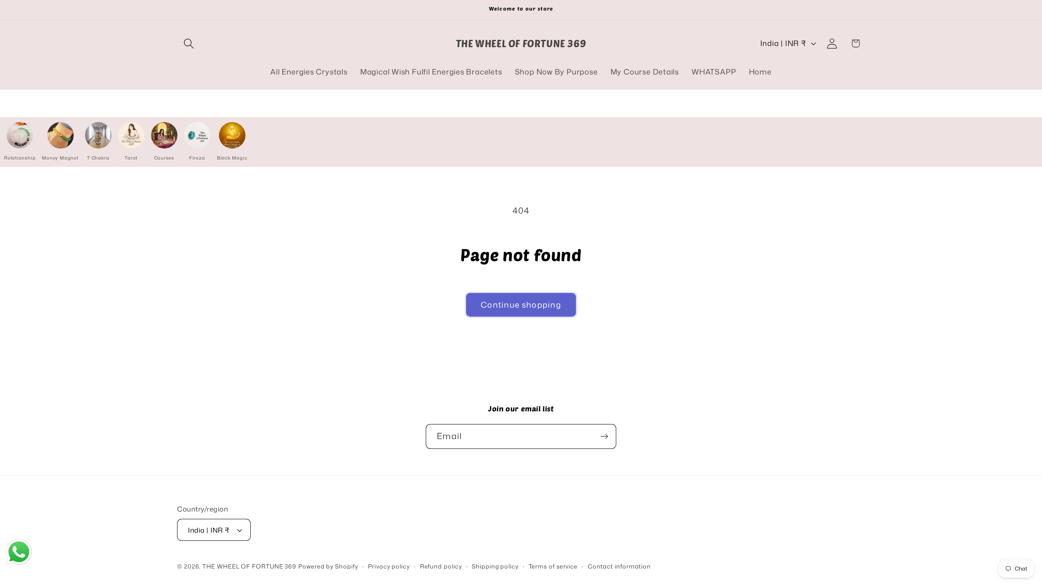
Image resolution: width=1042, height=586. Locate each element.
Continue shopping (521, 304)
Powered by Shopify (328, 566)
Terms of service (553, 566)
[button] (188, 43)
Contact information (619, 566)
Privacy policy (389, 566)
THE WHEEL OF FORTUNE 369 (249, 566)
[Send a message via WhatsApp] (19, 552)
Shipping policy (495, 566)
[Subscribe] (604, 436)
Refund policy (441, 566)
